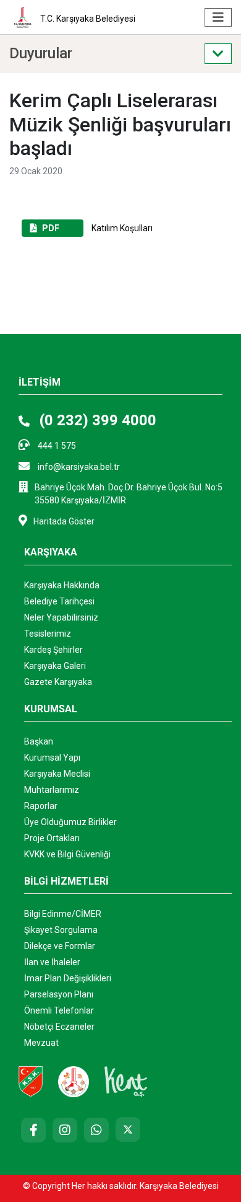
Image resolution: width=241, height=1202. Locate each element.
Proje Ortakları (52, 838)
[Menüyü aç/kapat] (218, 17)
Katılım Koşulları (97, 228)
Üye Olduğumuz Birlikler (70, 822)
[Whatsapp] (96, 1130)
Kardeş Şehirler (53, 650)
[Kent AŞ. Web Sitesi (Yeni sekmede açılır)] (126, 1081)
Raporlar (40, 806)
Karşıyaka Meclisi (57, 774)
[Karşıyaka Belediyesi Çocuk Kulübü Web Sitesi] (73, 1081)
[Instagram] (65, 1130)
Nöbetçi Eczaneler (59, 1027)
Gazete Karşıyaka (58, 682)
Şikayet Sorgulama (61, 930)
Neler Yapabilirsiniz (61, 617)
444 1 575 (56, 446)
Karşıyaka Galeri (55, 666)
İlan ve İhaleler (52, 962)
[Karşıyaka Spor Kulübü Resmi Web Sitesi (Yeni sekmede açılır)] (31, 1081)
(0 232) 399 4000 (96, 420)
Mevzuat (41, 1043)
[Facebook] (33, 1130)
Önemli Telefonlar (59, 1010)
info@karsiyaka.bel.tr (78, 467)
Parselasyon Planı (58, 994)
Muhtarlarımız (51, 790)
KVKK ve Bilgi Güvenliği (67, 854)
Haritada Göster (64, 521)
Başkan (38, 741)
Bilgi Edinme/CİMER (62, 914)
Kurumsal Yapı (52, 757)
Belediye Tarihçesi (59, 601)
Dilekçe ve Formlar (59, 946)
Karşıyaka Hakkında (61, 585)
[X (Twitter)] (128, 1129)
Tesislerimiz (47, 634)
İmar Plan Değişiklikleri (67, 978)
